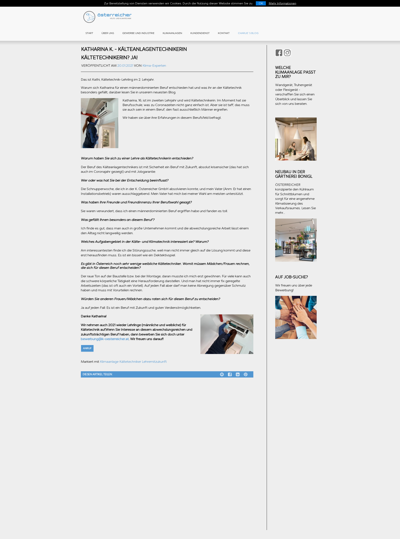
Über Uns (107, 33)
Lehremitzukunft (154, 362)
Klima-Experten (154, 66)
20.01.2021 (125, 66)
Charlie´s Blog (248, 33)
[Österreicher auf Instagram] (287, 52)
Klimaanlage (109, 362)
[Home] (108, 22)
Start (89, 33)
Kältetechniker (130, 362)
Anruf (87, 348)
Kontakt (224, 33)
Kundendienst (200, 33)
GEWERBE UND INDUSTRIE (138, 33)
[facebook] (226, 374)
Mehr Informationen (282, 3)
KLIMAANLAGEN (172, 33)
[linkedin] (234, 374)
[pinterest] (242, 374)
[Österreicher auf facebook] (279, 52)
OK (261, 3)
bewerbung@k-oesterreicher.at (105, 339)
